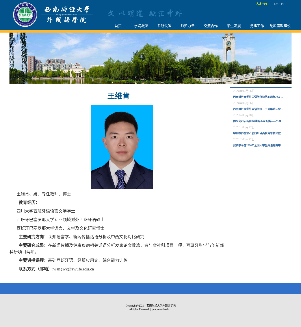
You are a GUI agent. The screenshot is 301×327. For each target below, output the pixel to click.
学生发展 (234, 26)
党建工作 (257, 26)
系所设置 (164, 26)
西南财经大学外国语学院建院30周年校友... (258, 97)
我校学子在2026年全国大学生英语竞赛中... (258, 145)
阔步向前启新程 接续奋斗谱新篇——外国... (258, 121)
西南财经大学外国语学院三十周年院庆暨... (258, 109)
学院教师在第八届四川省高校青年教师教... (258, 133)
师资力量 (187, 26)
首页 (118, 26)
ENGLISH (279, 4)
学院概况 (141, 26)
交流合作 (211, 26)
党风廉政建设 (280, 26)
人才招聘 (261, 4)
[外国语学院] (54, 14)
